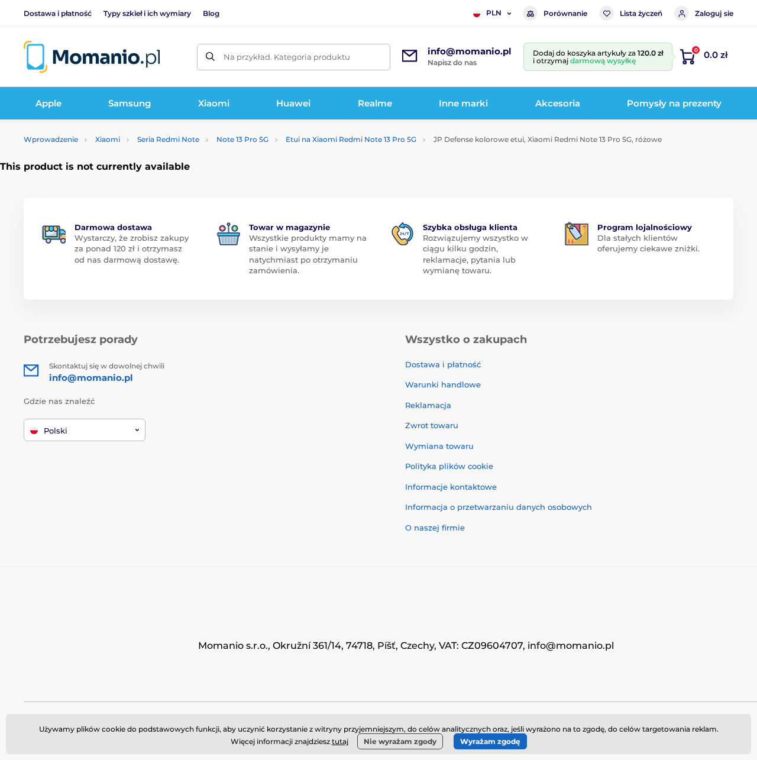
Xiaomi (107, 139)
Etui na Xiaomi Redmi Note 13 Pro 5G (351, 139)
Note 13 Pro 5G (242, 139)
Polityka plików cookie (449, 466)
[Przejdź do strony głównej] (92, 57)
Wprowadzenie (51, 139)
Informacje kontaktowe (451, 486)
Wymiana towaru (439, 446)
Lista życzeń (641, 13)
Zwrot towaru (431, 425)
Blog (211, 13)
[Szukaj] (210, 57)
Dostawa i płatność (58, 13)
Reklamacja (428, 405)
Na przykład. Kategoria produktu (287, 57)
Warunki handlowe (443, 384)
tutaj (340, 741)
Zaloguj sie (714, 13)
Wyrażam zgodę (490, 741)
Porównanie (565, 13)
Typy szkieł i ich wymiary (147, 13)
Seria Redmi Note (168, 139)
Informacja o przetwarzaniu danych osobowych (498, 507)
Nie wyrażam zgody (400, 741)
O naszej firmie (435, 527)
